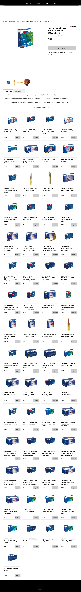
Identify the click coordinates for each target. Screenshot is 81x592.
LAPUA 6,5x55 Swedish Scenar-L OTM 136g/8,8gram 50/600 (49, 482)
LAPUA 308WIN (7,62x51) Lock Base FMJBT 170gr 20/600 (29, 248)
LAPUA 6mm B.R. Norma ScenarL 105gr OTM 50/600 (67, 482)
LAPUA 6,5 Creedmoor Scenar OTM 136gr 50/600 (48, 365)
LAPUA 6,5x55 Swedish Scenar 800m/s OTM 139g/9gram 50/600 (11, 453)
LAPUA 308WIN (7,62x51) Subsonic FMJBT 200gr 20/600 (29, 307)
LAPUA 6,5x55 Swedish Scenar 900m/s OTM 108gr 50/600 (49, 453)
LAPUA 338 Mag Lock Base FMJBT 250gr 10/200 (10, 336)
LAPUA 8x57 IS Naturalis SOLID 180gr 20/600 (10, 540)
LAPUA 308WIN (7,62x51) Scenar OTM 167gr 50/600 (48, 278)
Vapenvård (55, 3)
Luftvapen (38, 3)
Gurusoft (40, 589)
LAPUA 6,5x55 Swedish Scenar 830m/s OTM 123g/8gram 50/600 (30, 453)
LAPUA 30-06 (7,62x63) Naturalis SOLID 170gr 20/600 (11, 219)
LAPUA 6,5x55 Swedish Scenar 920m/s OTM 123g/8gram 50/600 (68, 453)
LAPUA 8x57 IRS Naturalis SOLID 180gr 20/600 (67, 511)
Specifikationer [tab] (19, 91)
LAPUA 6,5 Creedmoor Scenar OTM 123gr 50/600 (30, 365)
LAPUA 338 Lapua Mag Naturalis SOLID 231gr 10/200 (67, 307)
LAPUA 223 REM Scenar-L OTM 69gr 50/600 (29, 161)
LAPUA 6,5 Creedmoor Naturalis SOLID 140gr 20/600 (11, 365)
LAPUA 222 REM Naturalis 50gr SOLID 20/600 (48, 131)
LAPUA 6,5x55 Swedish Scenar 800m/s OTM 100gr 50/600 (68, 424)
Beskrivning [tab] (8, 91)
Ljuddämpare (28, 3)
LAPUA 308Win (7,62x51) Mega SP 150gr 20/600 (66, 248)
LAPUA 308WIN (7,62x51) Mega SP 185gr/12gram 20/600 (10, 278)
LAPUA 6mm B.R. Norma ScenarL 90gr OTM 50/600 (10, 511)
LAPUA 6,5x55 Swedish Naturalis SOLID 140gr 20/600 (49, 424)
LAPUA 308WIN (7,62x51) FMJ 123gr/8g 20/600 (67, 219)
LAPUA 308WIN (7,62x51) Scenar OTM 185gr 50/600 (67, 278)
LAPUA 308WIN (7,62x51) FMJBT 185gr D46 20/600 (11, 248)
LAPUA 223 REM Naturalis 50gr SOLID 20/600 (10, 161)
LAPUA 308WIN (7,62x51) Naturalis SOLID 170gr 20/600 (29, 278)
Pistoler (47, 3)
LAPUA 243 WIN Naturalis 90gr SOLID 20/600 (10, 190)
